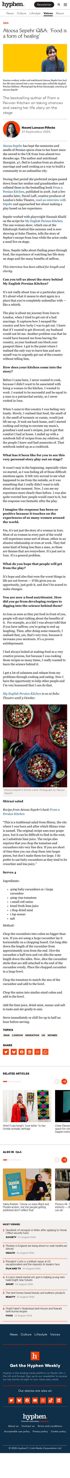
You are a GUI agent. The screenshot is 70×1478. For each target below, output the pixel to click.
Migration (32, 1035)
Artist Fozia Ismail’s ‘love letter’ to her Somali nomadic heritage (24, 1127)
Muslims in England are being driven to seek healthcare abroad (37, 1247)
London (17, 1035)
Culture (21, 13)
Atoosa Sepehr (12, 146)
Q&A (6, 23)
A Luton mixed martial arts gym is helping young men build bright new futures (36, 1278)
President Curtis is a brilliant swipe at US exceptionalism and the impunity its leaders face (33, 1263)
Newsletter (44, 4)
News (10, 13)
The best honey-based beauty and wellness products (35, 1292)
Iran (7, 1035)
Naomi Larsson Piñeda (38, 128)
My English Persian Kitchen (43, 221)
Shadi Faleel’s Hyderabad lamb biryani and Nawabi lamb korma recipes (34, 1310)
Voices (48, 13)
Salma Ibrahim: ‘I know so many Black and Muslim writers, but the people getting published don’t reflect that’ (26, 1207)
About (60, 13)
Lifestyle (35, 13)
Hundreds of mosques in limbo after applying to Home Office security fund (36, 1231)
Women (52, 1035)
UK (43, 1035)
